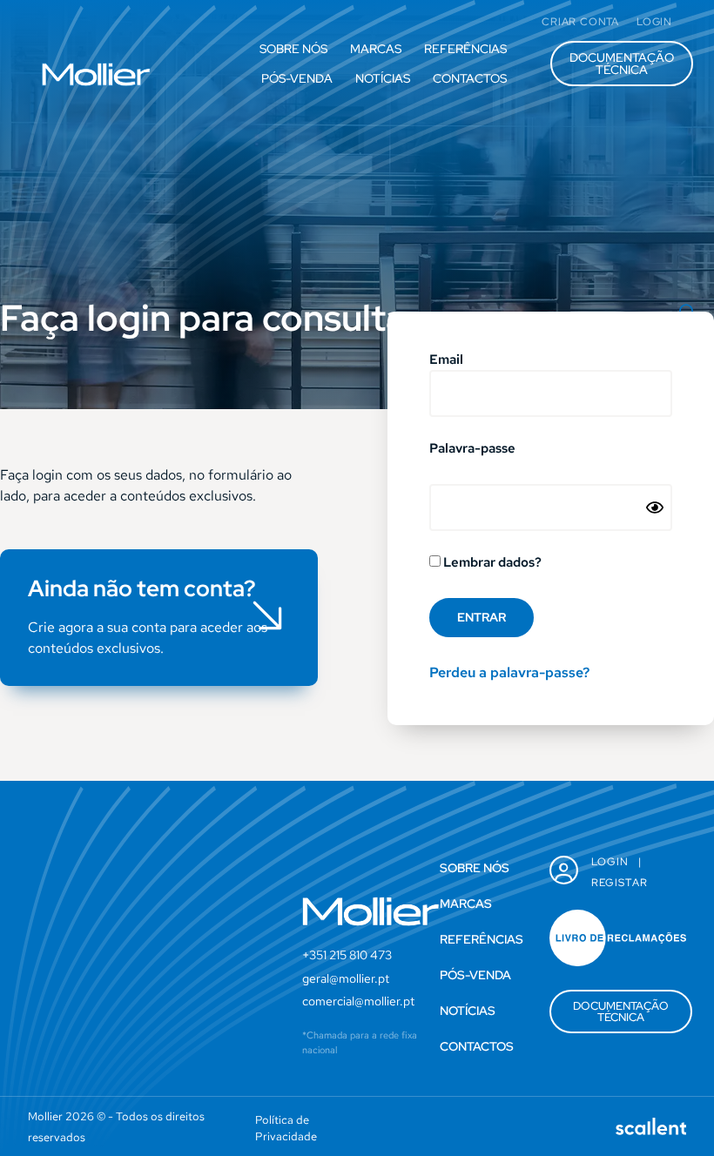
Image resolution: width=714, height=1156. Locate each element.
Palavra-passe (472, 449)
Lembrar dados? (491, 563)
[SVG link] (96, 74)
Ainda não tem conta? (142, 588)
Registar (620, 883)
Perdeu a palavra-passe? (509, 672)
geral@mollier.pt (345, 978)
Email (446, 360)
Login (610, 862)
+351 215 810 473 (347, 955)
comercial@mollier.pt (358, 1001)
